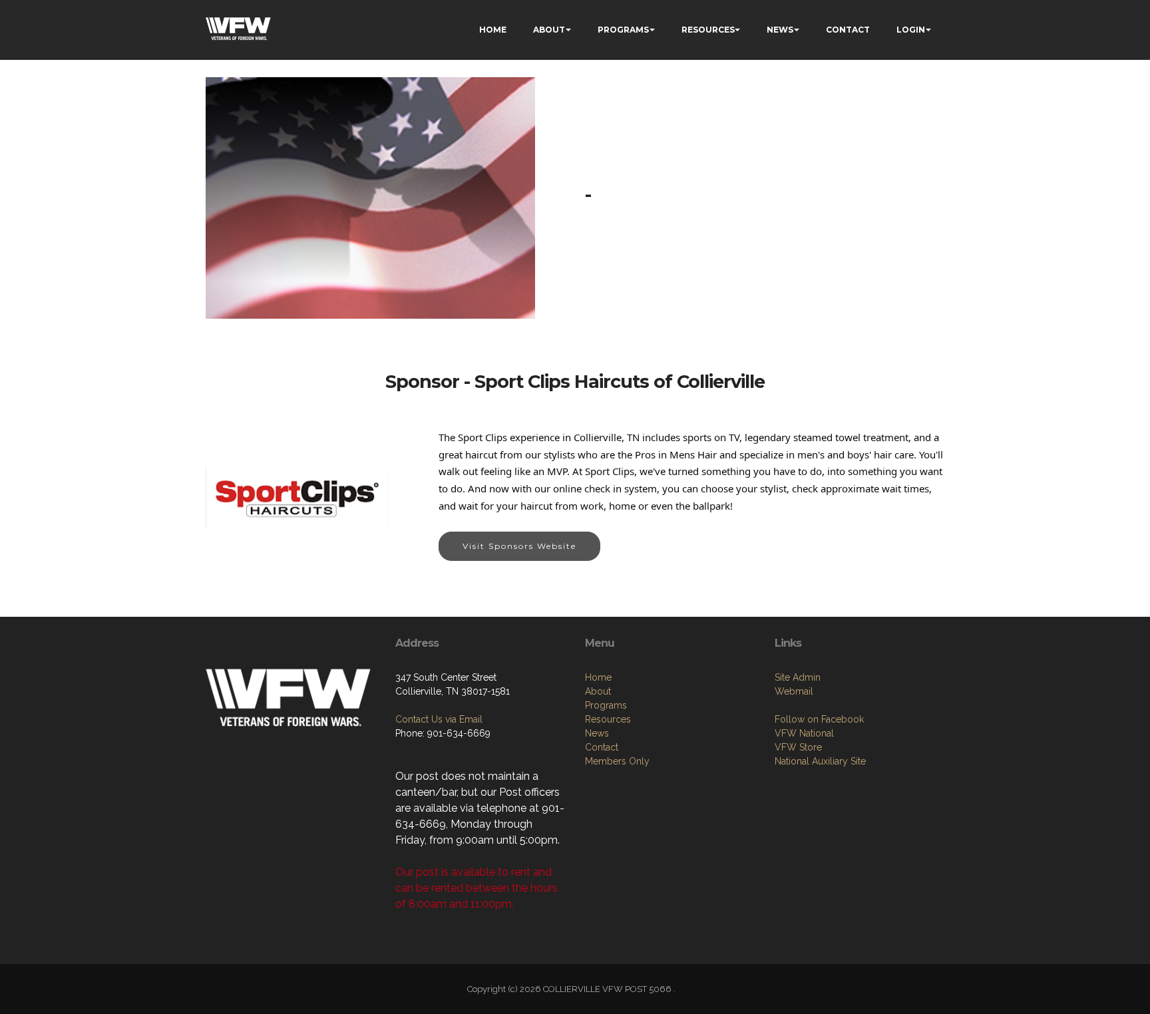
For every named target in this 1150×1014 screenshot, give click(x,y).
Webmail (794, 691)
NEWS (780, 30)
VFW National (804, 733)
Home (598, 677)
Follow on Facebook (819, 719)
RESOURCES (708, 30)
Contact (601, 747)
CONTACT (848, 30)
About (598, 691)
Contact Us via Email (438, 719)
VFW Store (798, 747)
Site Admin (798, 677)
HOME (492, 30)
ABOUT (549, 30)
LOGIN (910, 30)
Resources (608, 719)
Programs (606, 705)
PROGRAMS (623, 30)
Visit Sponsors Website (519, 546)
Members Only (617, 761)
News (597, 733)
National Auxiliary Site (820, 761)
